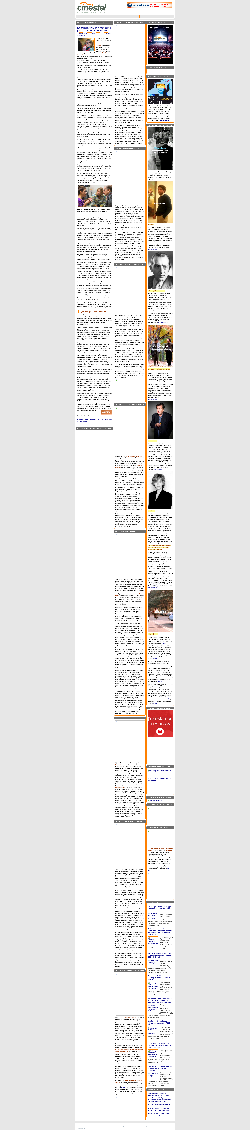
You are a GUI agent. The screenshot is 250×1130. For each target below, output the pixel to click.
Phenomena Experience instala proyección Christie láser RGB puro (159, 908)
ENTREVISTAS (87, 22)
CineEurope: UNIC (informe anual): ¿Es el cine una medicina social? (159, 977)
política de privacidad (149, 1126)
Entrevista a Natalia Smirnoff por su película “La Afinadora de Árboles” (94, 29)
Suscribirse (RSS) (81, 1128)
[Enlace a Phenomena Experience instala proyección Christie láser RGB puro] (153, 916)
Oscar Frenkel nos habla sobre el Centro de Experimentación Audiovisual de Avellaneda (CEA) (160, 1000)
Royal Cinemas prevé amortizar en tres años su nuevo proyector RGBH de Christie (160, 955)
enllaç (163, 643)
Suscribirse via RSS (160, 16)
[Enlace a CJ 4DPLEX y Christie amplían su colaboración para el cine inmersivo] (153, 1076)
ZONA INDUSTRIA (146, 16)
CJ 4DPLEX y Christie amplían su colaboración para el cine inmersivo (160, 1068)
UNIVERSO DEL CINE (116, 16)
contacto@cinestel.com (131, 1126)
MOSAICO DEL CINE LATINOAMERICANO (95, 16)
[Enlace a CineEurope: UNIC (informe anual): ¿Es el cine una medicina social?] (153, 986)
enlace (123, 1087)
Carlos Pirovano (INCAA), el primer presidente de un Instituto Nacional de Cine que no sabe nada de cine (160, 931)
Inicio (79, 16)
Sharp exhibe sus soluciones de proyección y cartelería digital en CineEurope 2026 (160, 1045)
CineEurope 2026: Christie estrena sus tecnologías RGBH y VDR (160, 1023)
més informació (164, 120)
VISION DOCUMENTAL (131, 16)
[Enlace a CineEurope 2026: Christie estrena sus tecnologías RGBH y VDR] (153, 1031)
